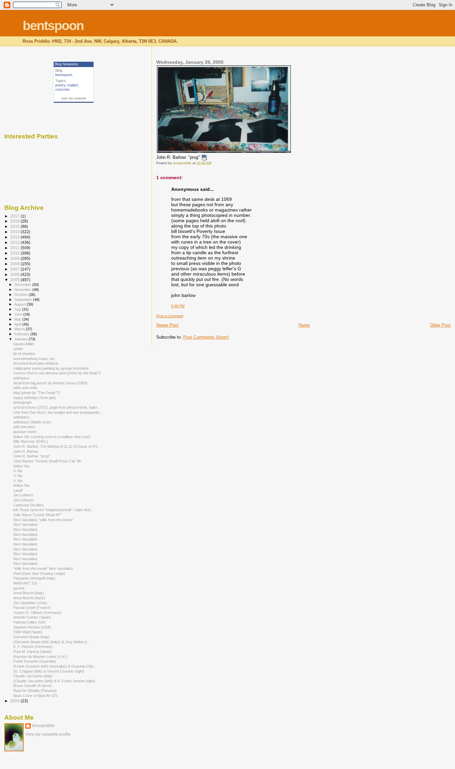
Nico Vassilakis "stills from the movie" (43, 520)
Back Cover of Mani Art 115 (35, 696)
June (18, 314)
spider (18, 349)
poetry (60, 85)
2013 (15, 237)
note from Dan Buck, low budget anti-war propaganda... (57, 412)
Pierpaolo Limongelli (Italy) (34, 578)
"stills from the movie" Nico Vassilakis (43, 568)
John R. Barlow (26, 451)
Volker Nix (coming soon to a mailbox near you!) (52, 437)
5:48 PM (178, 306)
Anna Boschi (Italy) (29, 593)
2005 (15, 280)
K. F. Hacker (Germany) (33, 647)
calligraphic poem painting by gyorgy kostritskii (51, 368)
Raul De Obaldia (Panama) (35, 691)
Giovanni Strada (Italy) (32, 637)
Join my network (73, 98)
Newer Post (167, 325)
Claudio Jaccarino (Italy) (33, 676)
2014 (15, 232)
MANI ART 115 (25, 583)
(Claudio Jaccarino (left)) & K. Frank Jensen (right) (54, 681)
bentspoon (53, 25)
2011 (15, 248)
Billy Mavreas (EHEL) (31, 441)
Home (304, 325)
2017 (15, 216)
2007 (15, 269)
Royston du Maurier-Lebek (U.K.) (40, 657)
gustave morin (25, 432)
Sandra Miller (23, 344)
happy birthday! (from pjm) (35, 398)
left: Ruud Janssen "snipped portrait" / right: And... (53, 510)
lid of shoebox (25, 354)
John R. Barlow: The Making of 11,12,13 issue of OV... (56, 446)
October (21, 295)
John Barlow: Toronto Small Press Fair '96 (47, 461)
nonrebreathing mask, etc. (35, 359)
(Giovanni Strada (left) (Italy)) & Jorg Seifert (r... (51, 642)
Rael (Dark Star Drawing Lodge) (39, 573)
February (22, 334)
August (20, 304)
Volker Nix (22, 466)
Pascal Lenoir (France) (32, 608)
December (23, 285)
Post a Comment (169, 316)
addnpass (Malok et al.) (32, 422)
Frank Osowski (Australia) (35, 661)
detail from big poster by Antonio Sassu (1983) (51, 383)
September (23, 300)
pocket (19, 588)
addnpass (21, 378)
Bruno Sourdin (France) (33, 686)
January (21, 339)
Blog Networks (66, 64)
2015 (15, 226)
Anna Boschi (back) (29, 598)
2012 (15, 242)
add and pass (24, 427)
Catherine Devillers (29, 505)
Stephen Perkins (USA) (32, 627)
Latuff (18, 490)
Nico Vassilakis (26, 524)
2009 (15, 258)
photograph (23, 402)
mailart (72, 85)
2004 (15, 701)
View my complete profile (48, 734)
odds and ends (25, 388)
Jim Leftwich (23, 495)
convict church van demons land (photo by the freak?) (57, 373)
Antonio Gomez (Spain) (32, 617)
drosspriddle (43, 725)
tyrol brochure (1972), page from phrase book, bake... (56, 407)
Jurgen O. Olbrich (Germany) (37, 613)
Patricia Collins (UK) (30, 622)
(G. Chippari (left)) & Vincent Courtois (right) (49, 671)
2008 (15, 264)
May (18, 319)
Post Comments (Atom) (206, 337)
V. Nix (18, 471)
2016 (15, 221)
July (18, 309)
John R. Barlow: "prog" (32, 456)
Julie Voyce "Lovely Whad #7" (37, 515)
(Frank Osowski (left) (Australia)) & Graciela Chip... (54, 666)
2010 (15, 253)
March (20, 329)
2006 (15, 274)
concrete (62, 89)
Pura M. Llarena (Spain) (33, 652)
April (18, 324)
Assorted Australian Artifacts (36, 363)
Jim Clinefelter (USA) (31, 603)
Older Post (440, 325)
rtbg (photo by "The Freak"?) (37, 393)
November (23, 290)
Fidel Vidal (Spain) (28, 632)
